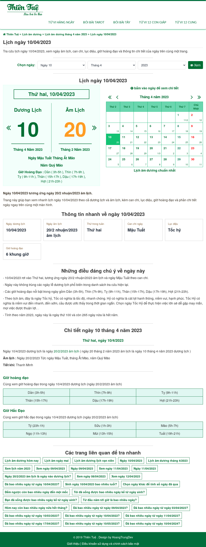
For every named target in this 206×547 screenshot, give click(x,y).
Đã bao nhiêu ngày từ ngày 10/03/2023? (32, 516)
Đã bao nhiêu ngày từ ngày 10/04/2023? (32, 484)
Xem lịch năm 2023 (17, 468)
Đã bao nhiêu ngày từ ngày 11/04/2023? (153, 516)
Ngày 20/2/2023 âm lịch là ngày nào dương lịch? (38, 476)
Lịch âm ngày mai (56, 460)
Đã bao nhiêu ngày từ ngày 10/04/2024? (153, 523)
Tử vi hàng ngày (61, 22)
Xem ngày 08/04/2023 (91, 476)
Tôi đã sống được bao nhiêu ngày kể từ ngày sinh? (109, 492)
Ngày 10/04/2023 (131, 460)
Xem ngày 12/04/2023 (125, 476)
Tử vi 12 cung (186, 22)
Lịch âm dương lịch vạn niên (94, 460)
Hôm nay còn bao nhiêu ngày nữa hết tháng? (36, 508)
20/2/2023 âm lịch (66, 351)
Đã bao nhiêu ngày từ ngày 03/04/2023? (161, 508)
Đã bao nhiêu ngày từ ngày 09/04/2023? (100, 508)
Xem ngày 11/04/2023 (113, 468)
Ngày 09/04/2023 (82, 468)
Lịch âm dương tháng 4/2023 (168, 460)
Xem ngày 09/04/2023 (50, 468)
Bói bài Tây (121, 22)
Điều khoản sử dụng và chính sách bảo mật (110, 543)
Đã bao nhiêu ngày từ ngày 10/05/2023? (92, 523)
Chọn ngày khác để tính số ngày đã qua (150, 484)
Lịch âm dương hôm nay (22, 460)
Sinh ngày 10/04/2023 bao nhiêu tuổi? (91, 484)
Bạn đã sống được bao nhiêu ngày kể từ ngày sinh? (41, 500)
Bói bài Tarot (93, 22)
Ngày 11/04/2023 (145, 468)
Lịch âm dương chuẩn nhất (154, 170)
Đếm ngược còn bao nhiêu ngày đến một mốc (36, 492)
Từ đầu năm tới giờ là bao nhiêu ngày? (110, 500)
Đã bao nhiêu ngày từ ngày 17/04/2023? (32, 523)
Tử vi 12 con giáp (152, 22)
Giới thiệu (73, 543)
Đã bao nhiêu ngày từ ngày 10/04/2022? (92, 516)
